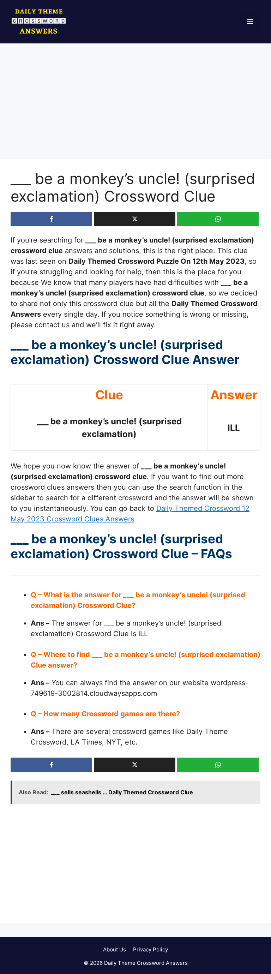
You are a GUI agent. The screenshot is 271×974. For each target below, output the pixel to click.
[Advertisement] (135, 107)
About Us (114, 949)
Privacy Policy (150, 949)
